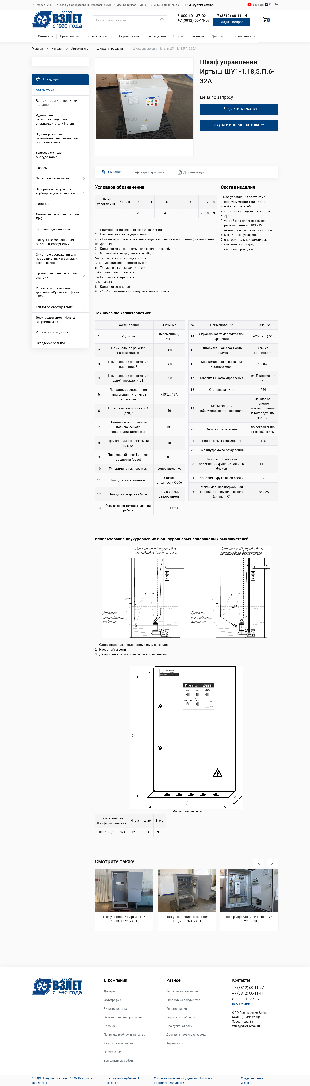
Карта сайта (174, 1043)
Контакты (197, 36)
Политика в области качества (124, 1034)
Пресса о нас (112, 1052)
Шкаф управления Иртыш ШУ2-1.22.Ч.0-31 (249, 919)
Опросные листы (99, 36)
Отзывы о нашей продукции (123, 1017)
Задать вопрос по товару (239, 125)
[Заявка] (265, 20)
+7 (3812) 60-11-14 (231, 15)
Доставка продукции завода (186, 1034)
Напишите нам (241, 1004)
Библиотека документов (183, 1000)
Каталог (44, 36)
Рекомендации (176, 1008)
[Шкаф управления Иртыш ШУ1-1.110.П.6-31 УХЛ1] (124, 890)
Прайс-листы (70, 36)
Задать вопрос (231, 22)
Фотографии (112, 1000)
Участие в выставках (118, 1043)
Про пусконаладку (179, 1026)
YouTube (259, 5)
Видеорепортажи (116, 1008)
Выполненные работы (119, 1060)
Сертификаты (129, 36)
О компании (242, 36)
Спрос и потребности (180, 1017)
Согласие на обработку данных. (176, 1078)
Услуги (178, 36)
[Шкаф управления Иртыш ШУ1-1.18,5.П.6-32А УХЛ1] (187, 890)
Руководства (156, 36)
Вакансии (110, 1026)
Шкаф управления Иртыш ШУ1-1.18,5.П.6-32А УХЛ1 (186, 919)
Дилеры (218, 36)
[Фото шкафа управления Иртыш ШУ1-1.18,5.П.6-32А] (144, 107)
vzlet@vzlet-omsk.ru (201, 5)
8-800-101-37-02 (192, 15)
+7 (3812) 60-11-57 (194, 20)
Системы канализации (182, 991)
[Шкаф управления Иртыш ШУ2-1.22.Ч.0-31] (249, 890)
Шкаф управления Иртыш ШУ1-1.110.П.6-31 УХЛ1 (124, 919)
